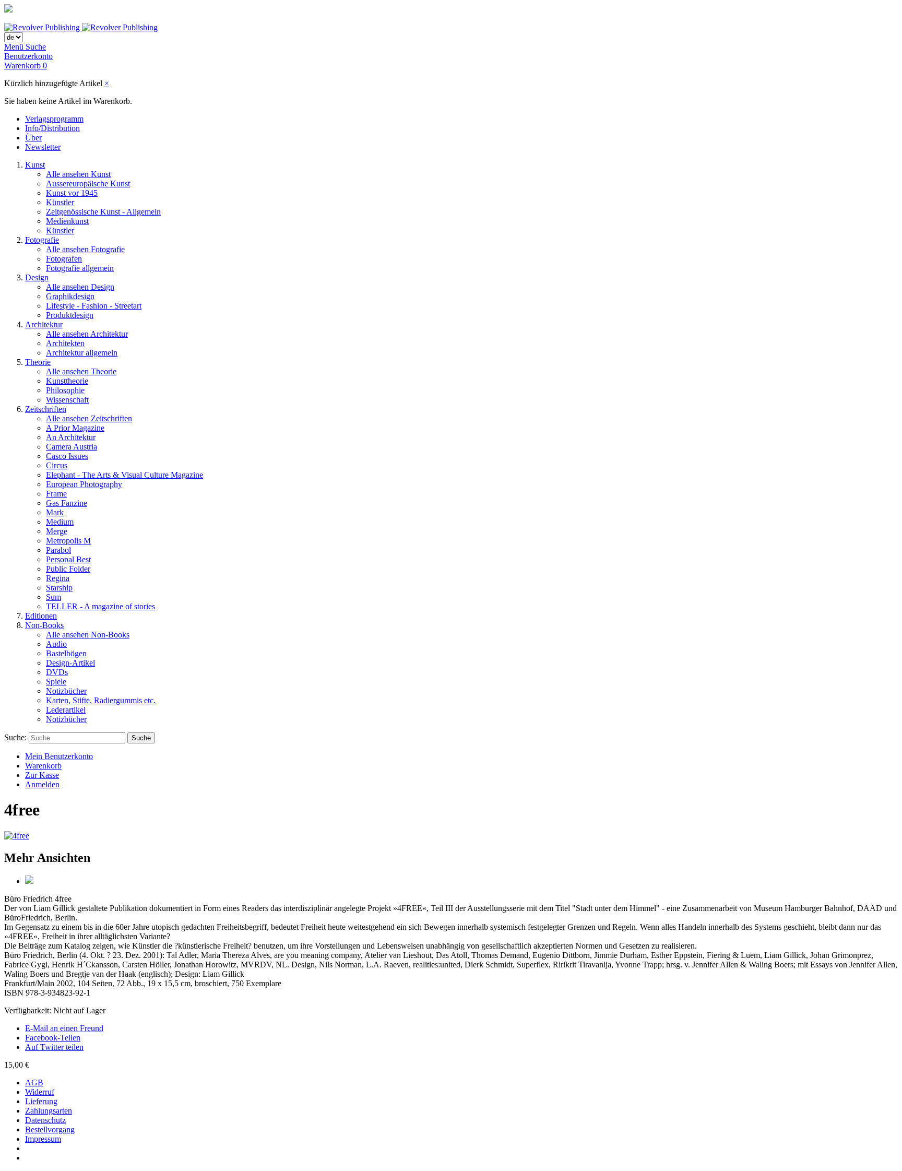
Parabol (58, 550)
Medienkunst (67, 221)
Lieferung (41, 1101)
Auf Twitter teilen (54, 1047)
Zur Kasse (42, 775)
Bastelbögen (66, 653)
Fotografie (42, 239)
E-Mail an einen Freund (64, 1028)
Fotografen (64, 258)
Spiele (56, 681)
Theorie (38, 362)
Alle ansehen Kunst (78, 174)
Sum (53, 597)
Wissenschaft (67, 399)
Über (33, 137)
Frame (56, 493)
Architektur (44, 324)
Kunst (35, 164)
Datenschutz (45, 1120)
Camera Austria (71, 446)
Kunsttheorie (67, 380)
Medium (60, 521)
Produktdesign (69, 315)
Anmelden (42, 784)
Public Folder (68, 568)
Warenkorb (43, 765)
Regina (57, 578)
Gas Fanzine (66, 503)
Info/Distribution (52, 128)
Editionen (41, 615)
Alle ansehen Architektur (87, 333)
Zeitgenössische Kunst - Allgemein (103, 211)
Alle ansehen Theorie (81, 371)
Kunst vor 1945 (72, 192)
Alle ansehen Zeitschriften (89, 418)
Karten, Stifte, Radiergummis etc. (101, 700)
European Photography (84, 484)
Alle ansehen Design (80, 286)
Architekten (65, 343)
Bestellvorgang (50, 1129)
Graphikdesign (70, 296)
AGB (34, 1082)
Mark (55, 512)
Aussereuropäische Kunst (88, 183)
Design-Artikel (70, 662)
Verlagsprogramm (54, 118)
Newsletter (43, 147)
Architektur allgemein (81, 352)
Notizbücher (66, 691)
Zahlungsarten (48, 1110)
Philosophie (65, 390)
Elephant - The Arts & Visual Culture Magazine (124, 474)
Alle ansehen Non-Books (87, 634)
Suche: (15, 737)
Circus (56, 465)
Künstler (60, 202)
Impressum (43, 1138)
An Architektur (71, 437)
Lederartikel (66, 709)
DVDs (57, 672)
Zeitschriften (45, 409)
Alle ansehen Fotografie (85, 249)
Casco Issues (67, 456)
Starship (59, 587)
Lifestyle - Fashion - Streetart (93, 305)
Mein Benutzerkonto (59, 756)
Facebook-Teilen (52, 1037)
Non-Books (44, 625)
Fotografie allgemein (80, 268)
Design (37, 277)
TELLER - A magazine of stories (100, 606)
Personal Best (68, 559)
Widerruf (39, 1091)
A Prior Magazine (75, 427)
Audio (56, 644)
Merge (56, 531)
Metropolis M (68, 540)
